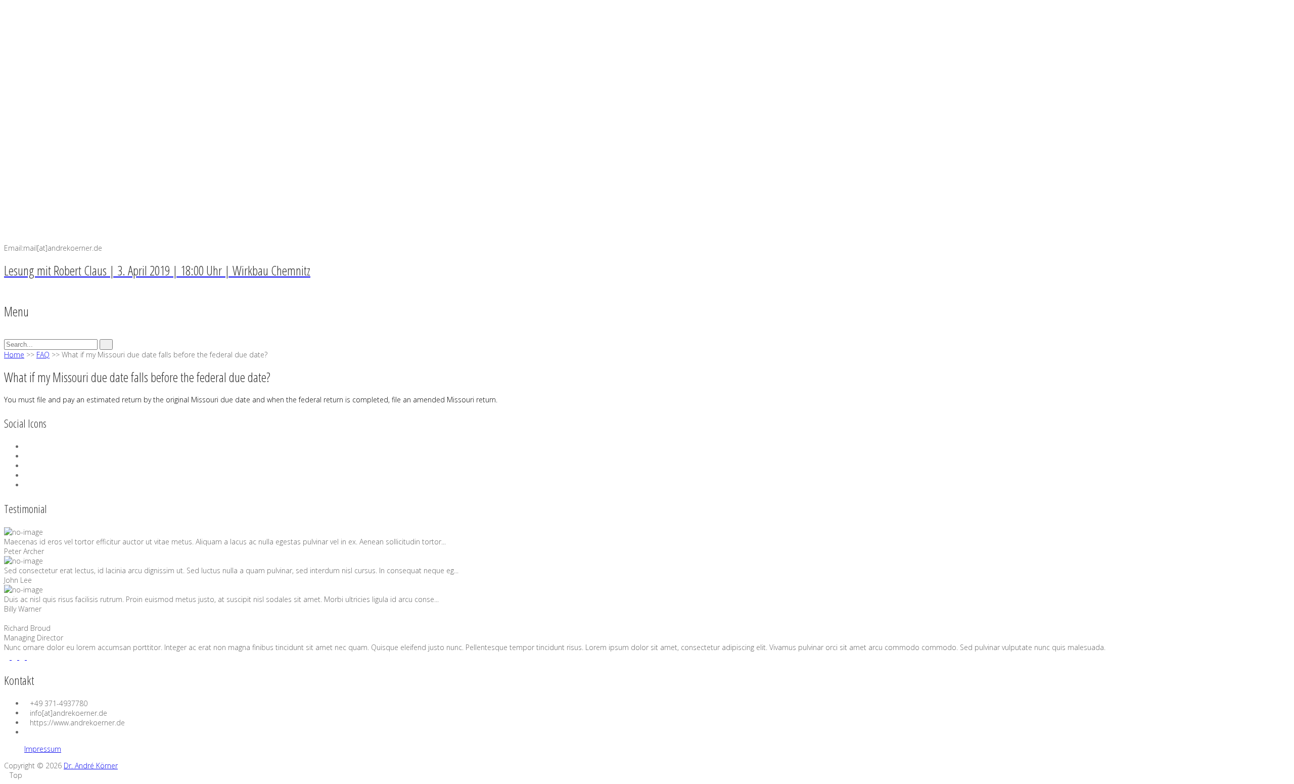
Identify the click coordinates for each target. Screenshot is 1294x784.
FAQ (43, 354)
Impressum (42, 749)
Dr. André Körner (91, 765)
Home (14, 354)
